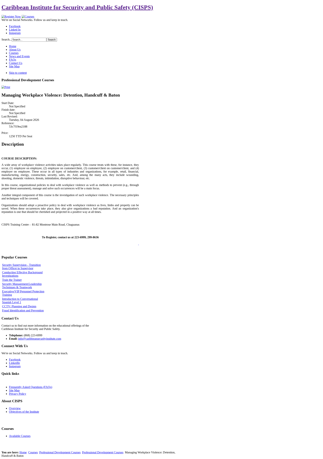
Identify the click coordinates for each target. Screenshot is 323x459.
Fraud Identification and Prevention (23, 310)
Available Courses (19, 436)
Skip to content (18, 72)
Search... (6, 39)
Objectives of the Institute (24, 411)
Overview (15, 408)
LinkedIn (14, 363)
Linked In (15, 29)
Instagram (15, 33)
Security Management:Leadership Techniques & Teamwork (22, 285)
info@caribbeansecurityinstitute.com (39, 338)
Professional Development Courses (60, 452)
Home (23, 452)
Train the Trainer (12, 279)
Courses (33, 452)
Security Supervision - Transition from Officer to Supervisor (21, 266)
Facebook (15, 26)
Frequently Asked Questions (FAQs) (30, 387)
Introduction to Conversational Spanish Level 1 (20, 300)
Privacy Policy (17, 393)
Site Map (14, 390)
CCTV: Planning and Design (19, 306)
